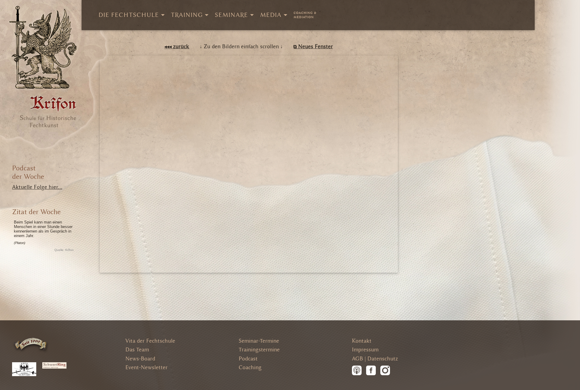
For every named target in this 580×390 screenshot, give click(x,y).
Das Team (137, 350)
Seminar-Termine (259, 341)
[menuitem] (305, 15)
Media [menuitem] (271, 14)
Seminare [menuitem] (231, 14)
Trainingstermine (259, 350)
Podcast (248, 359)
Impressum (365, 350)
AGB (357, 359)
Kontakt (362, 341)
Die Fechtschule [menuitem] (128, 14)
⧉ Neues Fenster (313, 46)
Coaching (250, 367)
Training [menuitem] (187, 14)
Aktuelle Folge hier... (37, 187)
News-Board (140, 359)
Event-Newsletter (146, 367)
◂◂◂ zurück (176, 46)
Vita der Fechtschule (150, 341)
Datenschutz (382, 359)
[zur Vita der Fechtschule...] (30, 344)
